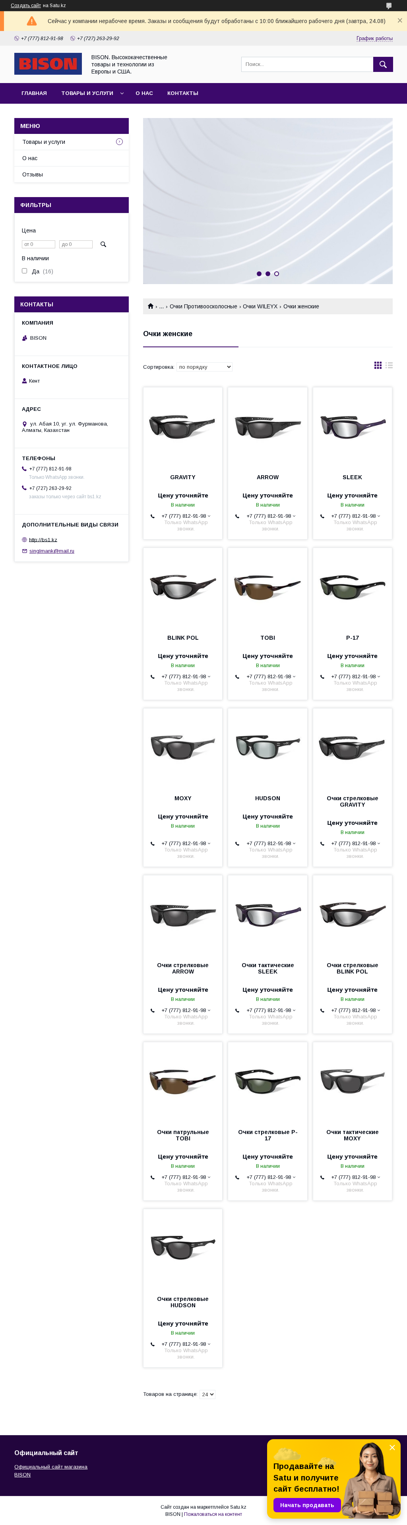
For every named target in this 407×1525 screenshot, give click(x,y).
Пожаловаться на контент (213, 1514)
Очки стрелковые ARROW (183, 968)
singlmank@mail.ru (51, 551)
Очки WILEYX (260, 306)
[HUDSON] (267, 748)
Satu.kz (238, 1507)
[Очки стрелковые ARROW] (182, 915)
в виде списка (389, 367)
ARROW (268, 477)
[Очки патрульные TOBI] (182, 1082)
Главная (34, 93)
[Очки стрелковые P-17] (267, 1082)
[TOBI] (267, 587)
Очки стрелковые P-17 (268, 1135)
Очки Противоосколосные (203, 306)
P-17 (352, 638)
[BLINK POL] (182, 587)
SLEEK (352, 477)
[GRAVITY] (182, 427)
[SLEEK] (352, 427)
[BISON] (48, 73)
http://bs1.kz (43, 539)
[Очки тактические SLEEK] (267, 915)
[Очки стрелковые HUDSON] (182, 1249)
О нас (144, 93)
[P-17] (352, 587)
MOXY (183, 798)
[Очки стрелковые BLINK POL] (352, 915)
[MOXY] (182, 748)
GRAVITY (183, 477)
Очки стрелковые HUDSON (183, 1302)
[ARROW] (267, 427)
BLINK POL (183, 638)
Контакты (182, 93)
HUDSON (267, 798)
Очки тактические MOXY (352, 1135)
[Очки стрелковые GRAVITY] (352, 748)
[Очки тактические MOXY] (352, 1082)
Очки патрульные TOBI (183, 1135)
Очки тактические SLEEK (268, 968)
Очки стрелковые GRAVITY (352, 801)
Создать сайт (26, 5)
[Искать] (383, 64)
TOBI (267, 638)
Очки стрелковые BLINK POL (352, 968)
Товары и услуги (87, 93)
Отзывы (32, 174)
